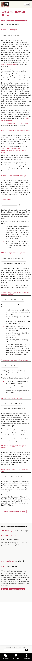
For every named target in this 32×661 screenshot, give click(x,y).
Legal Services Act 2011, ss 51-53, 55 (10, 476)
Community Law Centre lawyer (18, 123)
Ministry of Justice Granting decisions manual (12, 408)
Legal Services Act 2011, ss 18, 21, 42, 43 (11, 258)
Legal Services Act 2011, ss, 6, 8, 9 (9, 205)
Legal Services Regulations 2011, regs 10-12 (12, 263)
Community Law (7, 4)
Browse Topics (26, 658)
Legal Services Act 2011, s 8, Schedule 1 (11, 299)
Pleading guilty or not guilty (18, 511)
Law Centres (16, 658)
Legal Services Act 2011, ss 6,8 (9, 35)
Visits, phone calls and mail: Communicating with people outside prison (13, 150)
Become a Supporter (17, 589)
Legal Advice (5, 658)
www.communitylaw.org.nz (10, 539)
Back (27, 4)
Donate (4, 589)
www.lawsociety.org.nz (9, 65)
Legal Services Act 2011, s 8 (8, 365)
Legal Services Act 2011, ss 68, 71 (9, 403)
